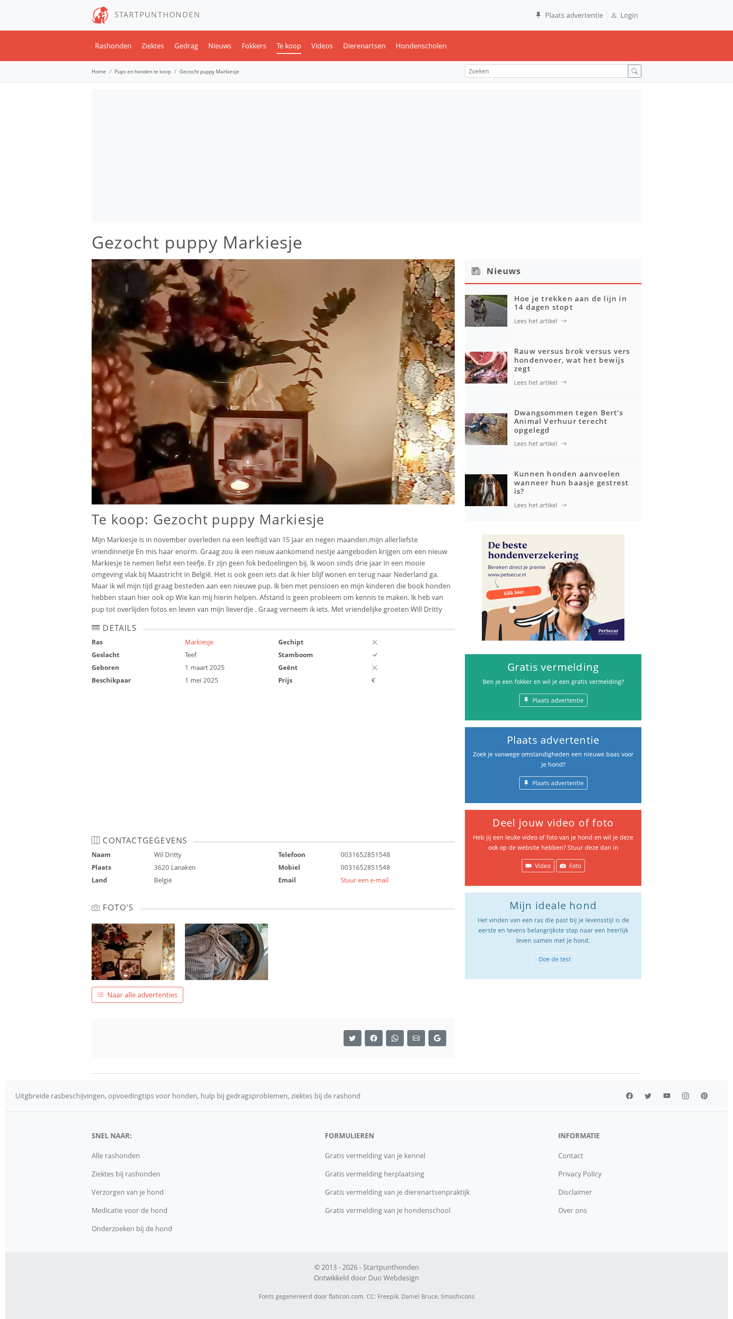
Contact (570, 1155)
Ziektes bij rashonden (126, 1174)
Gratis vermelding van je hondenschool (387, 1210)
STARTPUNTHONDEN (155, 14)
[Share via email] (416, 1038)
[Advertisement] (366, 155)
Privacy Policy (580, 1174)
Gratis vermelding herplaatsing (374, 1174)
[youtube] (666, 1096)
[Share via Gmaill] (437, 1038)
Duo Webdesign (393, 1278)
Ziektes (153, 45)
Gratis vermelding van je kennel (375, 1155)
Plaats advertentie (574, 15)
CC (370, 1296)
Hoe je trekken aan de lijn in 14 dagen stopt (570, 303)
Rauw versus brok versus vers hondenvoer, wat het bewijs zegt (572, 359)
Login (629, 15)
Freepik (388, 1296)
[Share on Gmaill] (395, 1038)
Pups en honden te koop (143, 71)
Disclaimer (575, 1192)
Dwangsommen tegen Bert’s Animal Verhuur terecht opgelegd (568, 421)
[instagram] (685, 1096)
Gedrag (186, 45)
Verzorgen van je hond (128, 1192)
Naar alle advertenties (142, 995)
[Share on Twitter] (352, 1038)
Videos (322, 45)
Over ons (572, 1210)
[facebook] (629, 1096)
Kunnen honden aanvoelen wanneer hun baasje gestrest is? (571, 482)
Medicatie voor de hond (130, 1210)
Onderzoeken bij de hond (132, 1228)
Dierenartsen (364, 45)
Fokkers (254, 45)
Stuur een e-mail (365, 880)
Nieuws (220, 45)
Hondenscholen (421, 45)
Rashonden (113, 45)
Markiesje (199, 642)
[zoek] (634, 71)
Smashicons (458, 1296)
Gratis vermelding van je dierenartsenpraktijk (397, 1192)
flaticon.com (346, 1296)
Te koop (289, 45)
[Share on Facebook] (374, 1038)
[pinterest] (704, 1096)
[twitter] (648, 1096)
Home (99, 71)
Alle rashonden (116, 1155)
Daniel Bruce (419, 1296)
